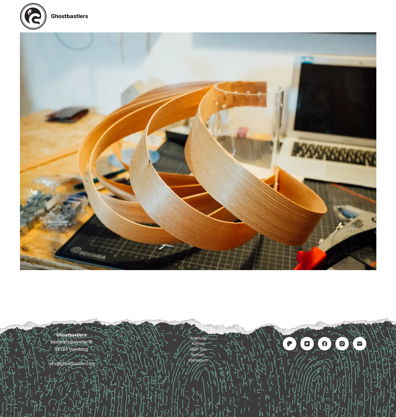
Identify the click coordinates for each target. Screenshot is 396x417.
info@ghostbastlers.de (71, 363)
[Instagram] (342, 343)
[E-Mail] (359, 343)
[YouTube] (307, 343)
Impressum (269, 16)
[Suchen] (374, 16)
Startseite (126, 16)
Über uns (198, 349)
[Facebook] (324, 343)
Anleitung (163, 16)
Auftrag (198, 16)
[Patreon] (289, 343)
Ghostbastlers (69, 16)
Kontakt (232, 16)
